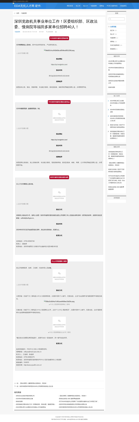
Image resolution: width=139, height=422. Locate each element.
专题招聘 (94, 6)
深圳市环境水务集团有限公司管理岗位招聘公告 (73, 404)
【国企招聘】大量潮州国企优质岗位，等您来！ (33, 383)
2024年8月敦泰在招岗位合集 (24, 398)
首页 (17, 13)
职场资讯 (123, 6)
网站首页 (70, 6)
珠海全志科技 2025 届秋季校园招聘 (69, 398)
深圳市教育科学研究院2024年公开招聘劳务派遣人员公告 (36, 386)
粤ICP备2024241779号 (57, 419)
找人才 (85, 6)
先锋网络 (85, 419)
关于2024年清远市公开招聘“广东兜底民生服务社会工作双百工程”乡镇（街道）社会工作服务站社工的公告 (90, 401)
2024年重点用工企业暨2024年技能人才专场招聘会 (31, 407)
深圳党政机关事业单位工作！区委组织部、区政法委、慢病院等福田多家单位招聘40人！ (42, 404)
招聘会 (101, 6)
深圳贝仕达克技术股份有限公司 (25, 396)
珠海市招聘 (19, 401)
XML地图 (80, 419)
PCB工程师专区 (112, 6)
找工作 (78, 6)
